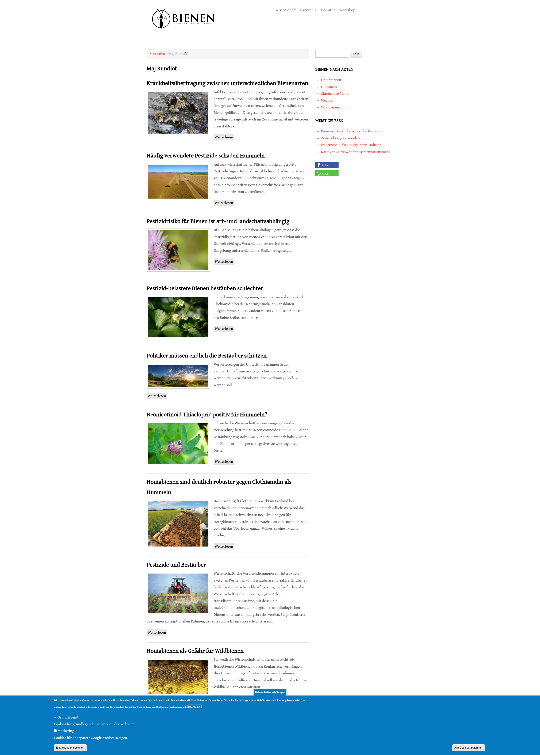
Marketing (66, 731)
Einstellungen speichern (70, 747)
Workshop (347, 10)
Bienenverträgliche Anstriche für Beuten (353, 131)
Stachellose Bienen (335, 93)
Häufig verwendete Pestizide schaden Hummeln (206, 155)
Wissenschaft (285, 10)
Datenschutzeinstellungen (270, 692)
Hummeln (329, 87)
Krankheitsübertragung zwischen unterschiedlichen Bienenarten (227, 83)
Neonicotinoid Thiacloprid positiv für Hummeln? (207, 414)
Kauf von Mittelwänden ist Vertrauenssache (355, 152)
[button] (327, 165)
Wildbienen (330, 107)
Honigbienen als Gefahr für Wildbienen (195, 651)
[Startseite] (184, 33)
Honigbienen (331, 80)
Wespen (327, 100)
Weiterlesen (224, 137)
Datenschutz (194, 707)
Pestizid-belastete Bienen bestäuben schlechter (205, 288)
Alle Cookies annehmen (468, 747)
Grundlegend (68, 717)
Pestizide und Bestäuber (176, 565)
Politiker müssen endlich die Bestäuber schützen (207, 355)
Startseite (157, 53)
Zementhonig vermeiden (340, 138)
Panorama (308, 10)
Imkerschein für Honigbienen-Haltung (351, 145)
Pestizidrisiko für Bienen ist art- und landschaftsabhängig (218, 221)
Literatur (328, 10)
